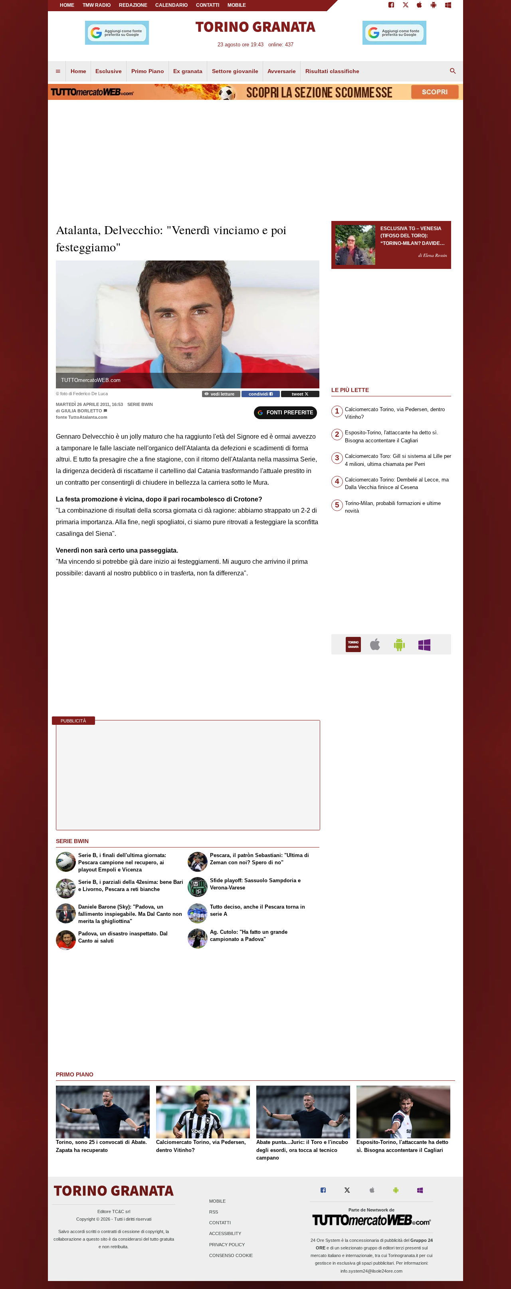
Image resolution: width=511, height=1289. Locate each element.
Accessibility (225, 1233)
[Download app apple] (420, 5)
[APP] (354, 644)
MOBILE (237, 5)
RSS (213, 1211)
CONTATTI (207, 5)
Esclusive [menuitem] (108, 71)
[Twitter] (405, 5)
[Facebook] (391, 5)
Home (67, 5)
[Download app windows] (448, 5)
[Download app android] (433, 5)
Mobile (217, 1201)
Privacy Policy (227, 1244)
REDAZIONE (133, 5)
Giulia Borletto (81, 410)
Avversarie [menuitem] (281, 71)
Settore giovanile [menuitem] (235, 71)
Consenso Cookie (231, 1255)
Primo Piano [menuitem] (147, 71)
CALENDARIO (171, 5)
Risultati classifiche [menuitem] (332, 71)
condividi (259, 394)
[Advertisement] (391, 970)
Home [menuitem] (78, 71)
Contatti (220, 1223)
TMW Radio (97, 5)
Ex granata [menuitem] (187, 71)
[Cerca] (453, 72)
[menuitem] (58, 72)
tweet (298, 394)
